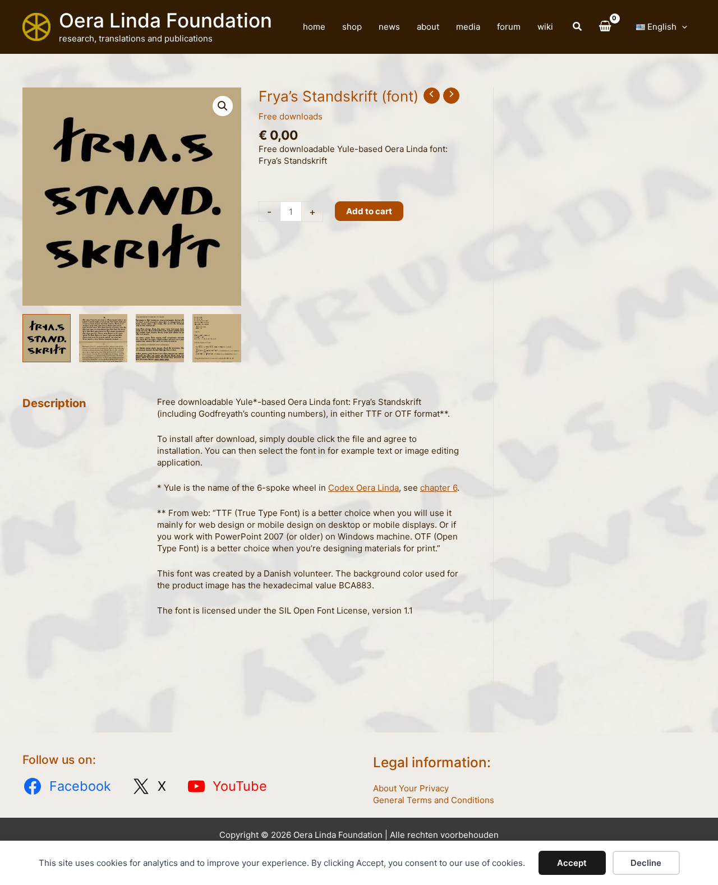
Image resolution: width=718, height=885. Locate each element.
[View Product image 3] (160, 338)
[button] (578, 28)
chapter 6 (438, 487)
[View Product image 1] (46, 338)
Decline (645, 863)
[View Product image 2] (103, 338)
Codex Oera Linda (363, 487)
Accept (572, 863)
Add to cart (369, 211)
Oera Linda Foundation (165, 20)
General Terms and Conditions (433, 800)
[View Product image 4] (216, 338)
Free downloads (291, 116)
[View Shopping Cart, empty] (605, 27)
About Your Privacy (411, 788)
